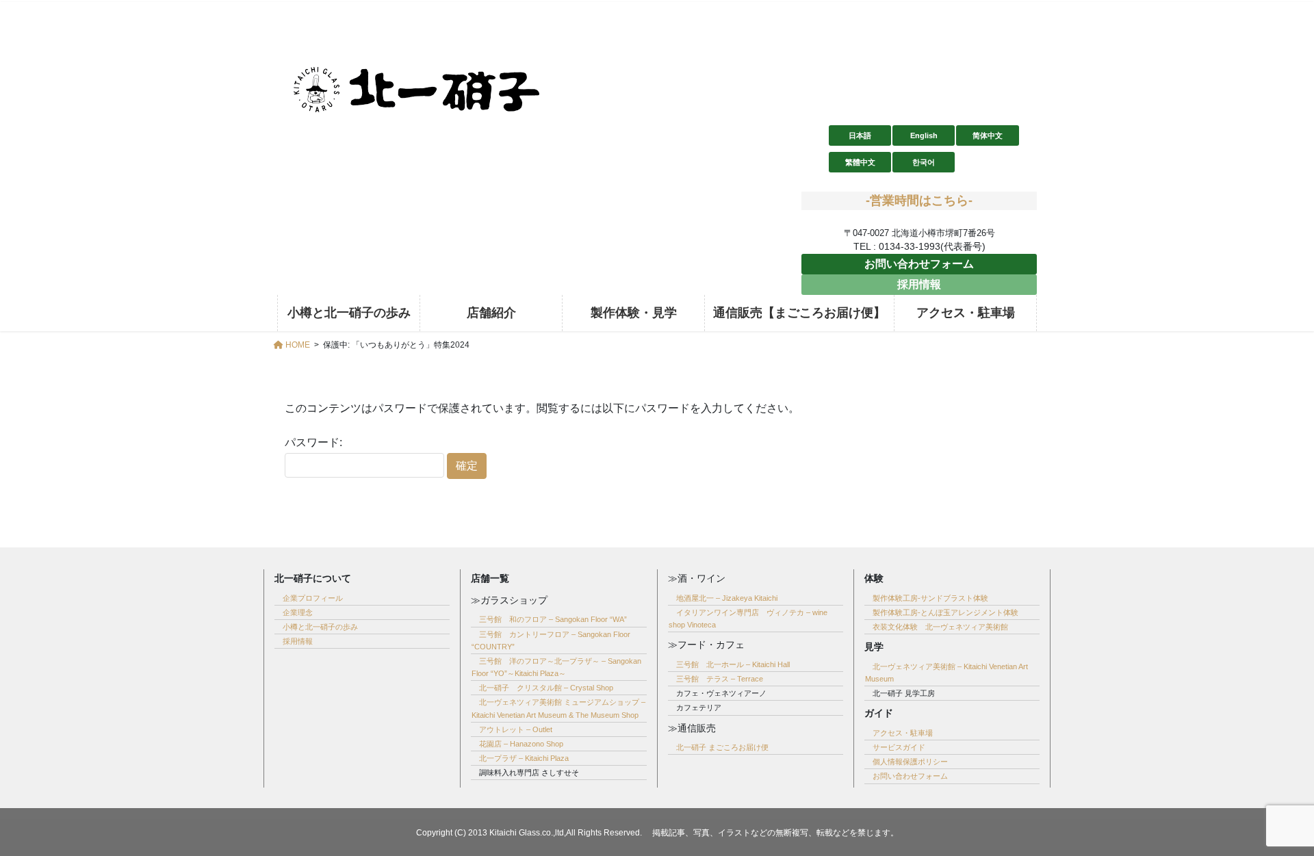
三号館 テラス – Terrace (719, 679)
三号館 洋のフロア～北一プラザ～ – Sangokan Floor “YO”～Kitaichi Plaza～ (556, 667)
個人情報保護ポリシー (910, 761)
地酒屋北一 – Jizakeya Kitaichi (726, 598)
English (924, 135)
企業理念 (298, 612)
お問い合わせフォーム (919, 264)
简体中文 (987, 135)
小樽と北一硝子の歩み (320, 627)
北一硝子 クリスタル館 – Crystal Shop (546, 688)
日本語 (860, 135)
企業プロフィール (313, 598)
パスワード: (313, 442)
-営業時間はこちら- (919, 200)
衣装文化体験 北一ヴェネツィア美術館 (940, 627)
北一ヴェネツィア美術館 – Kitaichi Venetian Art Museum (946, 672)
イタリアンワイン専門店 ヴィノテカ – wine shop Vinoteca (748, 618)
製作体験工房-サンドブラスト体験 (930, 598)
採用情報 (919, 284)
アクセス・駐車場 (903, 733)
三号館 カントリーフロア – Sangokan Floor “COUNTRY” (551, 640)
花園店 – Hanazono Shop (521, 744)
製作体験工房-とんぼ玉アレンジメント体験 (945, 612)
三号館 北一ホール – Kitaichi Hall (733, 664)
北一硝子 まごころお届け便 (722, 747)
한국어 (923, 162)
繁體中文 (860, 162)
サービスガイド (899, 747)
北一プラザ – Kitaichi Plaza (524, 758)
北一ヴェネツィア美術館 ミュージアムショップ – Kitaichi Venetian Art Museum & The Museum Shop (558, 708)
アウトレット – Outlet (515, 729)
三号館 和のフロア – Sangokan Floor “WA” (553, 619)
